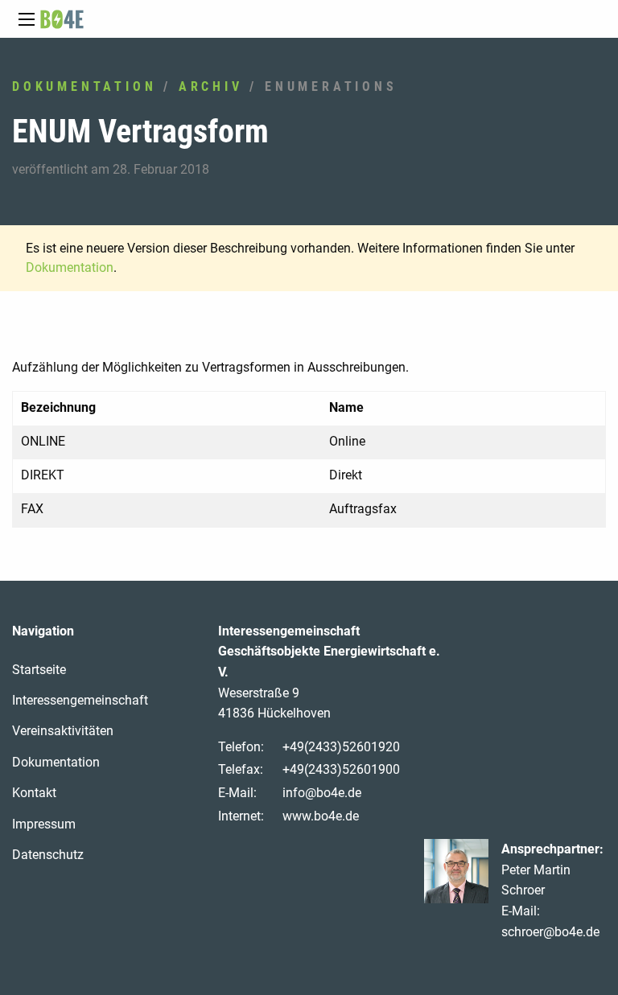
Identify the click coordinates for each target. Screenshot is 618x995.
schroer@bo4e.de (550, 931)
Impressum (44, 824)
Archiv (211, 86)
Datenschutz (48, 854)
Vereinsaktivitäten (62, 730)
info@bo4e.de (321, 792)
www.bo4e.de (320, 816)
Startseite (39, 669)
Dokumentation (84, 86)
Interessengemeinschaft (80, 700)
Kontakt (34, 792)
